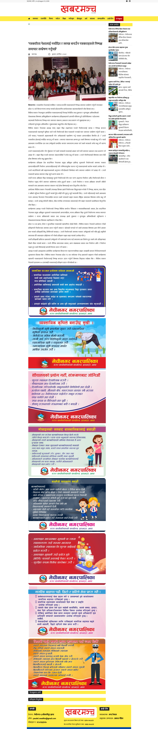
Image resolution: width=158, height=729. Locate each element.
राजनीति (43, 18)
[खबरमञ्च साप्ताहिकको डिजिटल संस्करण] (79, 9)
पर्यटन (58, 18)
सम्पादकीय (101, 18)
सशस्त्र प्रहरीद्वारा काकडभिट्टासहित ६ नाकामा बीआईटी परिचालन (119, 152)
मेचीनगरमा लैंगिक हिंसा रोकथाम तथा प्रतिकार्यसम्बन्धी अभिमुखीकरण (119, 30)
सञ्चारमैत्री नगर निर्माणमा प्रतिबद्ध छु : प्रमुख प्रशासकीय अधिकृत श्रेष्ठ (119, 99)
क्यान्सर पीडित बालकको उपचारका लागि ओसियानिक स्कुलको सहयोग (120, 136)
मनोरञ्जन (71, 18)
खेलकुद (79, 18)
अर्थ (86, 18)
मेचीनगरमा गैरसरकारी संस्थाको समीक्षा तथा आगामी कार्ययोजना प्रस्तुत (120, 64)
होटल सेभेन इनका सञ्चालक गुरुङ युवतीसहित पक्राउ (118, 49)
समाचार (35, 18)
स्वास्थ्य (92, 18)
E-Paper (119, 18)
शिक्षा (64, 18)
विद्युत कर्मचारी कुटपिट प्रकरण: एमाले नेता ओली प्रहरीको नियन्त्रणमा (120, 117)
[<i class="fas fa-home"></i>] (29, 18)
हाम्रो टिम (110, 18)
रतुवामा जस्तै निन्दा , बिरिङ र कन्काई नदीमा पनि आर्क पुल (119, 83)
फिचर (51, 18)
